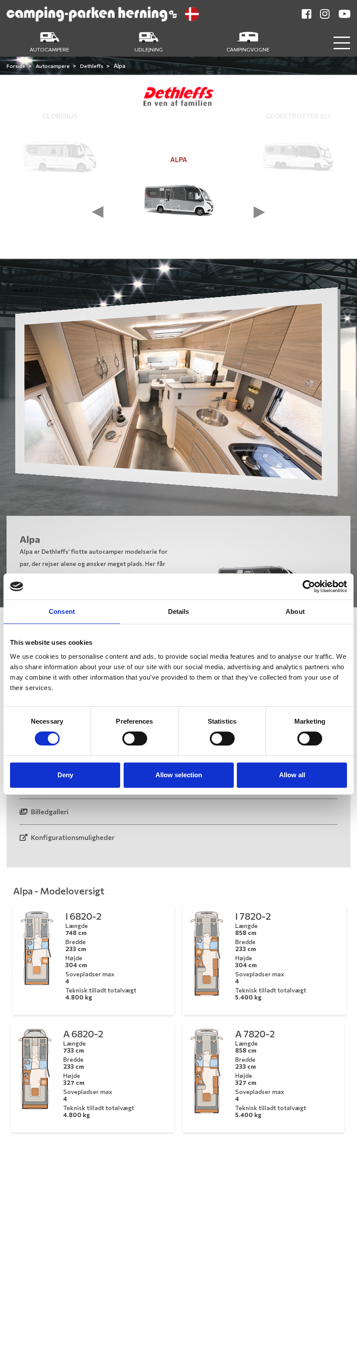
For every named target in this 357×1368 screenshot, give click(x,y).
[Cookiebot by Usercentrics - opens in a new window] (309, 586)
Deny (65, 775)
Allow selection (178, 775)
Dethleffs (92, 66)
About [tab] (295, 611)
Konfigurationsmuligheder (72, 837)
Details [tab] (178, 611)
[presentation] (98, 212)
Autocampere (53, 66)
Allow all (292, 775)
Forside (16, 66)
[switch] (134, 738)
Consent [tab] (62, 611)
